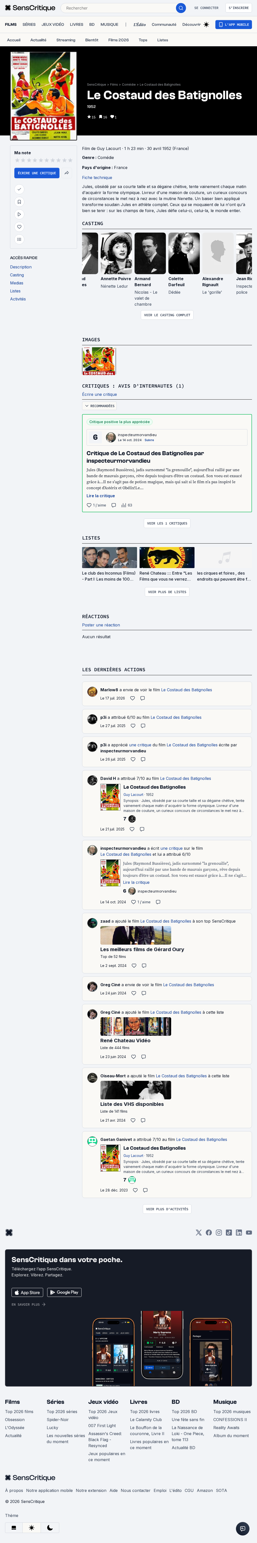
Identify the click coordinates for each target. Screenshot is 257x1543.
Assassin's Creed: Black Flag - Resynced (105, 1439)
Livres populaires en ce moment (149, 1444)
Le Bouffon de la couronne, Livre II (147, 1430)
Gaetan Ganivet (116, 1139)
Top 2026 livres (145, 1411)
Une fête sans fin (188, 1419)
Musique (225, 1402)
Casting (92, 223)
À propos (14, 1490)
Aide (113, 1490)
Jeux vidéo (103, 1402)
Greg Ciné (110, 984)
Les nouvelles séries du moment (66, 1438)
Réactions (95, 616)
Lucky (52, 1427)
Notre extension (91, 1490)
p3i (103, 717)
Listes (91, 538)
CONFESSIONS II (230, 1419)
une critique (140, 744)
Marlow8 (109, 689)
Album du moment (231, 1435)
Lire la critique (101, 495)
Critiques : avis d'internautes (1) (133, 386)
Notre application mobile (49, 1490)
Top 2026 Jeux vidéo (102, 1414)
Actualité (13, 1435)
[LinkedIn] (239, 1234)
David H (108, 778)
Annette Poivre (116, 278)
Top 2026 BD (184, 1411)
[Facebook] (209, 1234)
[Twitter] (199, 1234)
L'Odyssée (14, 1427)
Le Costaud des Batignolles (160, 84)
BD (176, 1402)
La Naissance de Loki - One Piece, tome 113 (188, 1433)
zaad (105, 921)
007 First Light (102, 1425)
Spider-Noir (58, 1419)
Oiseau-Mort (113, 1075)
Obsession (15, 1419)
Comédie (129, 84)
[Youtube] (249, 1234)
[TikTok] (229, 1234)
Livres (138, 1402)
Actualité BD (183, 1447)
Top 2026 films (19, 1411)
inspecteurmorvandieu (137, 435)
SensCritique (96, 84)
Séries (55, 1402)
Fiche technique (97, 177)
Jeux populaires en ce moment (106, 1456)
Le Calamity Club (146, 1419)
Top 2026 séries (62, 1411)
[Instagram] (219, 1234)
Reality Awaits (226, 1427)
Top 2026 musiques (232, 1411)
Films (114, 84)
